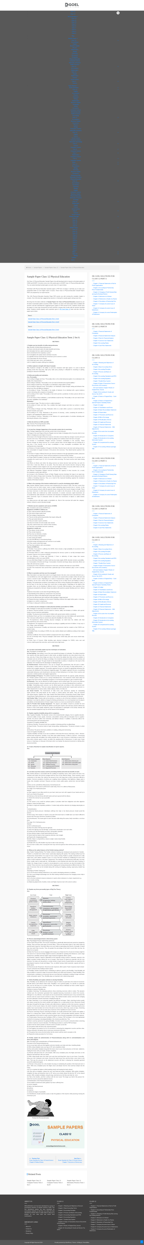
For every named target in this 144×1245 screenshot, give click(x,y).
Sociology (75, 199)
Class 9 (74, 24)
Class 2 (75, 248)
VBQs (74, 252)
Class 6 (74, 29)
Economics (75, 55)
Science (75, 77)
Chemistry (75, 53)
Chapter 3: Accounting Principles (66, 1210)
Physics (75, 47)
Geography (75, 57)
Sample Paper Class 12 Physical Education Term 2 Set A (43, 329)
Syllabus (74, 257)
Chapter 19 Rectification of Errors (102, 419)
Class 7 (74, 27)
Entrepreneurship (75, 112)
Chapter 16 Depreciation (99, 412)
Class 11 (73, 11)
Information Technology (76, 141)
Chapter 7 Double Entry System (102, 381)
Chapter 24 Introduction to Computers (103, 435)
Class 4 (74, 31)
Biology (75, 51)
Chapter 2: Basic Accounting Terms (67, 1208)
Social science (75, 79)
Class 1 (75, 250)
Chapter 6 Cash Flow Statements (102, 345)
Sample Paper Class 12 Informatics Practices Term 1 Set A (75, 1183)
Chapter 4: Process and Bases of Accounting (70, 1212)
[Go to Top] (141, 1241)
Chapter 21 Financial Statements (102, 424)
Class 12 (72, 14)
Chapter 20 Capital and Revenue (102, 422)
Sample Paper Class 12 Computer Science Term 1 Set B (55, 1183)
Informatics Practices (75, 62)
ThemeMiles (86, 1242)
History (76, 106)
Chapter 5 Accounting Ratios (101, 343)
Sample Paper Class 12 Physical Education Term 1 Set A (43, 318)
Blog (73, 36)
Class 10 (74, 22)
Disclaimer (28, 1231)
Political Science (74, 64)
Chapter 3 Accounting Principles (102, 369)
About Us (28, 1226)
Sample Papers (72, 38)
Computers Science (75, 128)
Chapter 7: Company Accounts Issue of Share (103, 1224)
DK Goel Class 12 (65, 309)
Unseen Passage (74, 216)
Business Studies (75, 46)
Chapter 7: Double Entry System (66, 1219)
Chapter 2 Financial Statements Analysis (104, 335)
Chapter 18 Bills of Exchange (101, 417)
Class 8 (74, 26)
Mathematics (74, 49)
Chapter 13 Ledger (98, 405)
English (75, 44)
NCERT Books (74, 227)
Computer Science (75, 60)
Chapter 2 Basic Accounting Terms (102, 367)
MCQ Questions (72, 16)
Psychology (76, 115)
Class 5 (75, 242)
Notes (74, 162)
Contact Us (29, 1228)
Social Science (76, 138)
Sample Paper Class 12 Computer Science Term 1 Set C (35, 1183)
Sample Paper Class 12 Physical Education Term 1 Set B (43, 322)
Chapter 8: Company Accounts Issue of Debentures (104, 1226)
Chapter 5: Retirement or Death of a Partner (105, 299)
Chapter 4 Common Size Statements (103, 340)
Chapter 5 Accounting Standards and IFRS (104, 376)
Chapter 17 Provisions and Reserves (103, 414)
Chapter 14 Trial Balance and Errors (103, 407)
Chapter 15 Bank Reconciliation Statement (104, 410)
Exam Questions (73, 87)
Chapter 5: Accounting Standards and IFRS (69, 1215)
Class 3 (74, 33)
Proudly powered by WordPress (63, 1242)
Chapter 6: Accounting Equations (67, 1217)
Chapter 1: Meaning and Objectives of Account (70, 1206)
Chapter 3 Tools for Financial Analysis (103, 338)
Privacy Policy (29, 1233)
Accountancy (74, 42)
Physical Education (75, 59)
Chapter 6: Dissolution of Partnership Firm (104, 301)
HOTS (73, 260)
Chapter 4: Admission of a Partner (102, 296)
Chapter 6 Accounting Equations (102, 378)
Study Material (72, 85)
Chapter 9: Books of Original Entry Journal (69, 1225)
